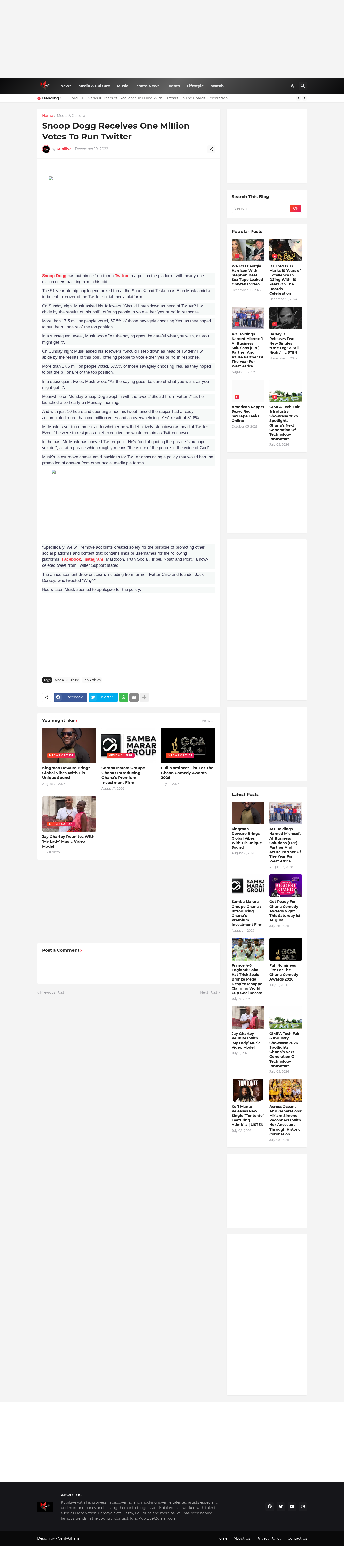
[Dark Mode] (293, 86)
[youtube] (292, 1506)
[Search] (303, 86)
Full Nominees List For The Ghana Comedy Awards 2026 (187, 772)
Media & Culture (94, 85)
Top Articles (92, 680)
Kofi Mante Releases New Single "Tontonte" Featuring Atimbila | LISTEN (248, 1115)
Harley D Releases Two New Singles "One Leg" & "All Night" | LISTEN (284, 343)
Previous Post (52, 992)
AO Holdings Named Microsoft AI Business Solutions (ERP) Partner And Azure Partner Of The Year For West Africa (247, 350)
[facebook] (269, 1506)
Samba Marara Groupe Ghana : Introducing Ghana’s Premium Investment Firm (123, 775)
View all (208, 720)
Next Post (208, 992)
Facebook (71, 559)
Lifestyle (195, 85)
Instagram (93, 559)
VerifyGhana (69, 1538)
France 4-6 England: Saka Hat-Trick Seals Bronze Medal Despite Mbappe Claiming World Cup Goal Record (247, 979)
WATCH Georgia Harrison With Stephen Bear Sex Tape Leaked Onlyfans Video (247, 275)
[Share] (211, 149)
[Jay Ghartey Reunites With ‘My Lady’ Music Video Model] (248, 1017)
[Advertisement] (172, 39)
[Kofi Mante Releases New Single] (248, 1090)
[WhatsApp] (123, 697)
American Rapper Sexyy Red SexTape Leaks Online (248, 414)
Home (47, 116)
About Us (242, 1538)
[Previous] (298, 98)
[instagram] (303, 1506)
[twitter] (281, 1506)
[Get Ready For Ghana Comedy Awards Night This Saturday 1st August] (285, 885)
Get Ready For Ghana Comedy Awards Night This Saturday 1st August (284, 910)
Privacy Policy (268, 1538)
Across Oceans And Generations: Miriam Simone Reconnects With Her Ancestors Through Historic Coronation (285, 1120)
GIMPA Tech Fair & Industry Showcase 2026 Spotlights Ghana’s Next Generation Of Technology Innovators (284, 423)
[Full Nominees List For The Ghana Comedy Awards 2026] (285, 949)
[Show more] (144, 697)
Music (122, 85)
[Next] (304, 98)
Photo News (147, 85)
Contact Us (297, 1538)
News (65, 85)
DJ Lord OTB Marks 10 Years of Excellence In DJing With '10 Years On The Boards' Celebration (285, 280)
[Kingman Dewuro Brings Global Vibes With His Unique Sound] (248, 813)
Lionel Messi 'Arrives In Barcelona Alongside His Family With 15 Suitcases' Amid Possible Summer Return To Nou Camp (169, 98)
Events (173, 85)
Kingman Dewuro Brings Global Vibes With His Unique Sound (66, 772)
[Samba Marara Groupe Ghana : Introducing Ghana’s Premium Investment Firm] (248, 885)
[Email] (134, 697)
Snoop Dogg (54, 275)
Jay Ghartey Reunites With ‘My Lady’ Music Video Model (68, 841)
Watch (217, 85)
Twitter (121, 275)
